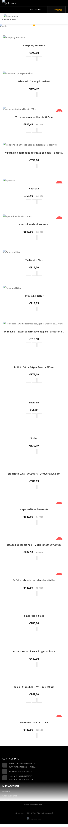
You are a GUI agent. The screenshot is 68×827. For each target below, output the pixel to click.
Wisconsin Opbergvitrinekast (34, 81)
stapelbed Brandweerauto (34, 509)
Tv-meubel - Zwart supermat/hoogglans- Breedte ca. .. (34, 331)
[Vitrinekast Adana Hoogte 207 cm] (20, 108)
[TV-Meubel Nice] (12, 251)
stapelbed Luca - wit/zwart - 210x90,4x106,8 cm (34, 473)
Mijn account (35, 9)
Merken (6, 791)
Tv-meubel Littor (34, 295)
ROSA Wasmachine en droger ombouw (34, 651)
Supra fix (34, 402)
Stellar (34, 438)
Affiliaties (6, 800)
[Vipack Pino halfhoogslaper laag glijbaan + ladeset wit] (30, 144)
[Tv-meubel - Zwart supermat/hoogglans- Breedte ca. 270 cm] (33, 323)
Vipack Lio (34, 188)
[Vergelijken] (39, 58)
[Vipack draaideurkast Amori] (17, 216)
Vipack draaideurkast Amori (34, 224)
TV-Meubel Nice (34, 260)
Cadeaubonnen (10, 795)
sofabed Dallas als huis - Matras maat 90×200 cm (34, 544)
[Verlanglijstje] (34, 58)
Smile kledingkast (34, 615)
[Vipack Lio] (9, 180)
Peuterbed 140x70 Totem (34, 722)
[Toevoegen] (28, 58)
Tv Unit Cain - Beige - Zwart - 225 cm (34, 367)
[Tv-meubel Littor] (12, 287)
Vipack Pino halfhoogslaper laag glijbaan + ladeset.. (34, 152)
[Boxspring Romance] (14, 37)
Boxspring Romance (34, 45)
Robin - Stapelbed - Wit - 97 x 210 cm (34, 686)
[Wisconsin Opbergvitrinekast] (18, 73)
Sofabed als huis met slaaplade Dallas (34, 580)
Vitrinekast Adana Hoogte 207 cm (34, 116)
